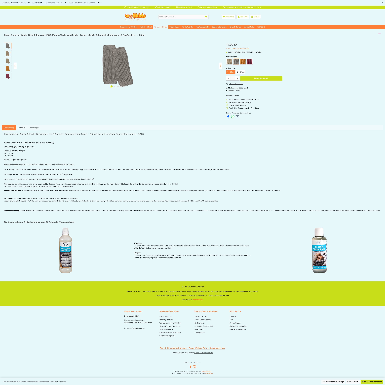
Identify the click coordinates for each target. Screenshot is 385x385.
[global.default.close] (382, 2)
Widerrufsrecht (235, 323)
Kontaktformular (139, 328)
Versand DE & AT (201, 316)
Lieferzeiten (199, 329)
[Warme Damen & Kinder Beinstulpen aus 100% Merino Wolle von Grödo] (118, 66)
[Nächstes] (220, 66)
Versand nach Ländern (203, 320)
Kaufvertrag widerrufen (238, 326)
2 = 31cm (240, 72)
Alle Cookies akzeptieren (372, 382)
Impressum (233, 316)
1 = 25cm (230, 72)
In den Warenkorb (261, 78)
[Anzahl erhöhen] (237, 78)
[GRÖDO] (379, 36)
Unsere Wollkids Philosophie (169, 326)
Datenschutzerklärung (238, 329)
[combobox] (181, 17)
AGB (231, 320)
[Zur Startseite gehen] (135, 16)
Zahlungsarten (200, 333)
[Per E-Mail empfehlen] (237, 116)
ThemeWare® (209, 373)
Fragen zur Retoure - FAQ (204, 326)
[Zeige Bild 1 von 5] (111, 86)
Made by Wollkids (166, 320)
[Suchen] (206, 17)
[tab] (9, 127)
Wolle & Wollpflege (166, 329)
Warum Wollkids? (165, 316)
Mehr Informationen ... (61, 381)
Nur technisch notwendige (333, 382)
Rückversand (199, 323)
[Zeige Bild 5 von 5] (124, 86)
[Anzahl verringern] (228, 78)
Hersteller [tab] (21, 128)
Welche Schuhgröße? (167, 336)
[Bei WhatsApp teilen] (232, 116)
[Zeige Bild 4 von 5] (121, 86)
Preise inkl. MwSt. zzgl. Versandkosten (237, 48)
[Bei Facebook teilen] (228, 116)
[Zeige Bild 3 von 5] (118, 86)
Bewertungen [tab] (34, 128)
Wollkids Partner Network (203, 353)
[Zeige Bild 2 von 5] (114, 86)
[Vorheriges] (15, 66)
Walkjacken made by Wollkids (170, 323)
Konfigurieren (352, 382)
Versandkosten (206, 371)
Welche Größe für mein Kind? (170, 333)
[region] (192, 3)
